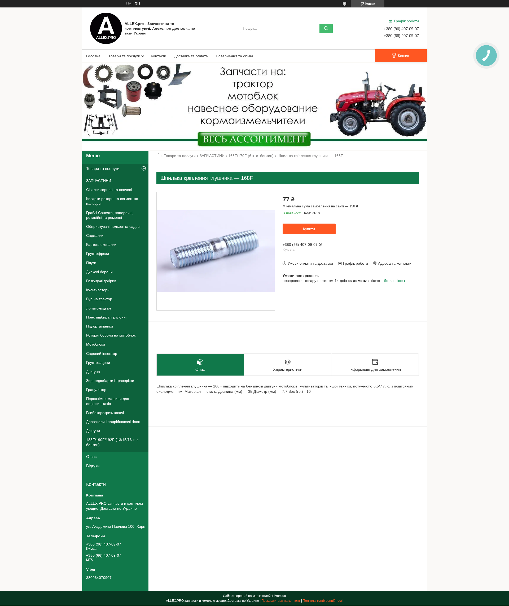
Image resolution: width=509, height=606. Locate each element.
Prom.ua (280, 596)
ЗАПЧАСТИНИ (212, 156)
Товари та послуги (124, 56)
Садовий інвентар (101, 353)
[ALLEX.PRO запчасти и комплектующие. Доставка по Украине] (106, 28)
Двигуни (93, 431)
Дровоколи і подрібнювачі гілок (113, 422)
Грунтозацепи (98, 362)
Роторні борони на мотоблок (110, 335)
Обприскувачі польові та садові (113, 226)
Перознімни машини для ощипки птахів (107, 401)
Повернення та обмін (234, 56)
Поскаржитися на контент (280, 601)
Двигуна (93, 371)
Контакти (158, 56)
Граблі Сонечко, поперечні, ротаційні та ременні (109, 215)
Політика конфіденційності (323, 601)
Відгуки (92, 466)
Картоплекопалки (101, 244)
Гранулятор (96, 389)
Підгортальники (99, 326)
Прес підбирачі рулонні (106, 317)
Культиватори (97, 290)
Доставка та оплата (191, 56)
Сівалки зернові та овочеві (109, 190)
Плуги (91, 263)
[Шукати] (326, 28)
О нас (91, 456)
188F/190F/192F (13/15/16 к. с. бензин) (112, 442)
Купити (309, 229)
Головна (93, 56)
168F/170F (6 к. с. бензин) (251, 156)
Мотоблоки (95, 344)
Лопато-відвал (98, 308)
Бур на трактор (99, 299)
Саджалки (94, 235)
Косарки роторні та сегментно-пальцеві (112, 201)
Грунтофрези (97, 253)
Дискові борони (99, 272)
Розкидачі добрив (101, 281)
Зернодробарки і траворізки (110, 380)
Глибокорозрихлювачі (105, 413)
